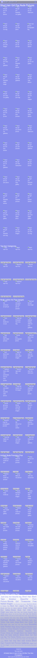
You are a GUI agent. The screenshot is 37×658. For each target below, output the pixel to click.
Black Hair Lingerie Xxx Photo (21, 606)
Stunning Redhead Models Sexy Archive (18, 618)
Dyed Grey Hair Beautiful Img (11, 596)
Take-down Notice (18, 651)
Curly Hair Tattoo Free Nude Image (18, 621)
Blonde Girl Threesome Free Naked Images (18, 602)
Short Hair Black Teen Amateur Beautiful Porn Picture (18, 599)
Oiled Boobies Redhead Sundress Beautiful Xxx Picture (18, 631)
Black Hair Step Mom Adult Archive (17, 641)
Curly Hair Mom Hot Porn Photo (17, 645)
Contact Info (18, 649)
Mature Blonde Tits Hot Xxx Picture (13, 614)
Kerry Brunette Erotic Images (20, 604)
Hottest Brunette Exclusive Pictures (19, 629)
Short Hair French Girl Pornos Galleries (18, 641)
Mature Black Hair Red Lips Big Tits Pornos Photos (18, 636)
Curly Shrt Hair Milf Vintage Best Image (18, 615)
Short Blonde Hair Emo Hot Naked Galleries (18, 607)
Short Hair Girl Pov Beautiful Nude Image (15, 639)
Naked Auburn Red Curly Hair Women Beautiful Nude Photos (18, 613)
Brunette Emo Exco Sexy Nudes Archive (16, 618)
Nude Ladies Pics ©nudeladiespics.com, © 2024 (18, 657)
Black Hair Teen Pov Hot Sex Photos (16, 625)
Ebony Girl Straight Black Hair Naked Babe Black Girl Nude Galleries (18, 634)
